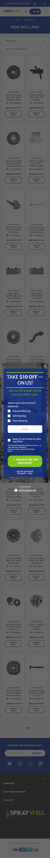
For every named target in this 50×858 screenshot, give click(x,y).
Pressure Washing (22, 411)
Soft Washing (19, 416)
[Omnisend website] (25, 489)
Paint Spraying (20, 420)
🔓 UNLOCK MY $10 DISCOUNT (25, 461)
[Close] (45, 366)
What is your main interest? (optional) (22, 405)
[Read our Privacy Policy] (40, 445)
